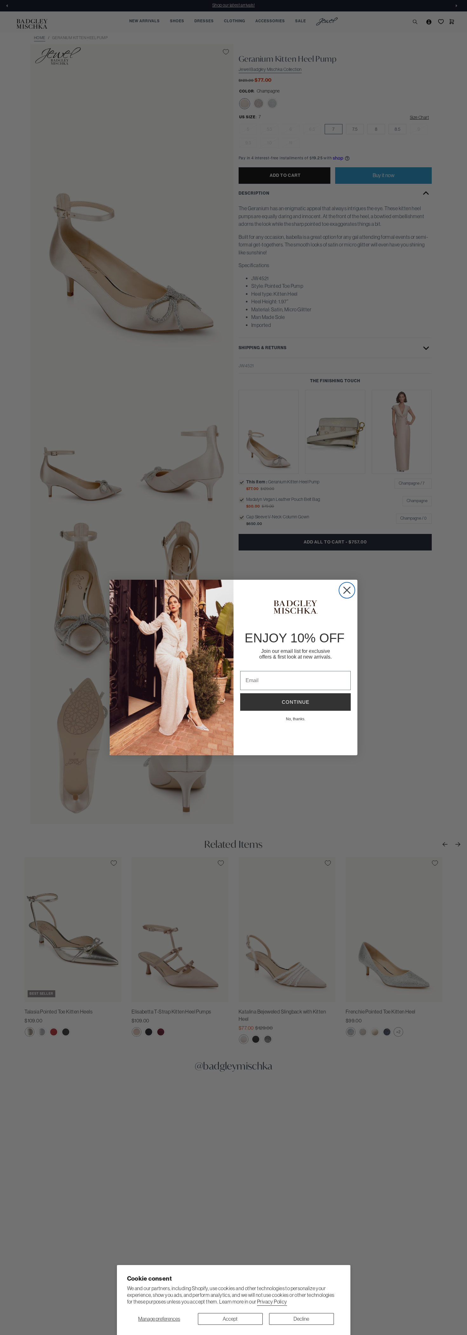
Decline (301, 1319)
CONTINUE (295, 702)
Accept (230, 1319)
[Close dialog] (347, 590)
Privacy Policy (272, 1301)
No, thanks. (295, 718)
